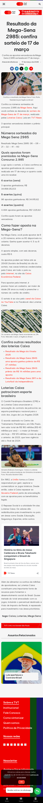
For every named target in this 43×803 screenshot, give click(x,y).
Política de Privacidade (17, 728)
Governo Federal (9, 493)
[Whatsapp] (8, 745)
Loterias (22, 616)
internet (10, 273)
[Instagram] (11, 745)
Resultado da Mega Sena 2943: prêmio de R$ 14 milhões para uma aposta (23, 371)
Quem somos (11, 723)
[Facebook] (18, 745)
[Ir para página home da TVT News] (21, 14)
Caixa (12, 616)
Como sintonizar (13, 718)
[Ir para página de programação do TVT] (21, 627)
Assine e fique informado (18, 769)
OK (21, 782)
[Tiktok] (22, 745)
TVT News (36, 118)
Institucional (11, 708)
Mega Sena (26, 108)
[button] (4, 4)
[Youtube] (4, 745)
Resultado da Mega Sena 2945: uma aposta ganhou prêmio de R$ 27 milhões (22, 361)
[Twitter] (15, 745)
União (16, 480)
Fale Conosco (11, 713)
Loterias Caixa (14, 118)
